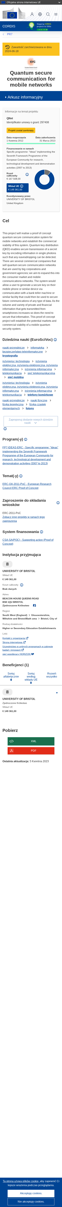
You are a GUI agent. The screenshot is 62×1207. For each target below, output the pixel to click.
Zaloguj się (32, 14)
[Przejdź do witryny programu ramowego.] (31, 63)
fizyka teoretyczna (12, 404)
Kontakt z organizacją (19, 638)
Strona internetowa (17, 642)
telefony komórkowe (40, 394)
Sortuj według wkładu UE (31, 676)
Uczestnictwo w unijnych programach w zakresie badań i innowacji (27, 648)
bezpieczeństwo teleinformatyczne (22, 351)
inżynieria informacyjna (38, 369)
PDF (33, 750)
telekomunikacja (12, 373)
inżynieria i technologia (16, 361)
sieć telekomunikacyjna (41, 373)
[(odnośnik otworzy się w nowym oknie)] (13, 13)
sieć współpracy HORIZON (21, 654)
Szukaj (48, 14)
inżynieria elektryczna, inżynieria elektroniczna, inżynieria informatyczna (30, 365)
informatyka (37, 347)
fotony (30, 408)
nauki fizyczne (39, 400)
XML (33, 741)
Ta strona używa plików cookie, (21, 1181)
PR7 (9, 34)
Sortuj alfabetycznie (11, 675)
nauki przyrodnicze (13, 347)
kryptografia (10, 355)
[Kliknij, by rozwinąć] (57, 693)
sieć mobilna (16, 377)
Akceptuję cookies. (31, 1193)
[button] (40, 14)
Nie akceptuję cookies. (31, 1201)
